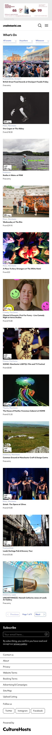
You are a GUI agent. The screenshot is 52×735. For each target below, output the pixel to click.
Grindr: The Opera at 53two (14, 504)
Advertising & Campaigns (15, 684)
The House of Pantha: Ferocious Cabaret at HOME (24, 411)
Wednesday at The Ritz (12, 222)
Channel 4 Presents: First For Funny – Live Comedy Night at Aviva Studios (23, 316)
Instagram (23, 710)
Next (37, 614)
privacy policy (20, 644)
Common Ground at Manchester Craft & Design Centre (25, 458)
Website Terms (10, 672)
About (6, 660)
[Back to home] (12, 25)
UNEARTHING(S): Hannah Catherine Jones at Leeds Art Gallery (25, 599)
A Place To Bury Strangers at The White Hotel (22, 269)
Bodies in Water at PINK (13, 175)
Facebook (38, 710)
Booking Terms (10, 678)
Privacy (6, 666)
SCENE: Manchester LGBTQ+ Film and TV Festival (24, 364)
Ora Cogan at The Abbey (13, 129)
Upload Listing (10, 696)
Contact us (8, 654)
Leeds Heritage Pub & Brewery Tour (18, 551)
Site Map (7, 690)
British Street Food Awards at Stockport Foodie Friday (25, 82)
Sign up (45, 635)
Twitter (8, 710)
